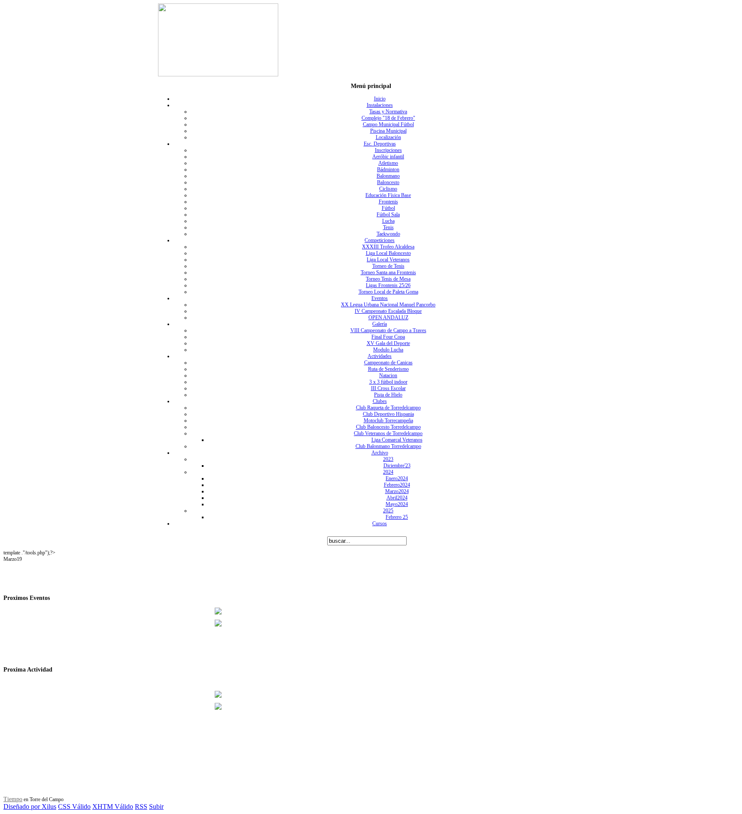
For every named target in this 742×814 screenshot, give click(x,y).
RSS (141, 806)
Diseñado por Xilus (29, 806)
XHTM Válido (112, 806)
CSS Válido (74, 806)
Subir (156, 806)
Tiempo (12, 799)
